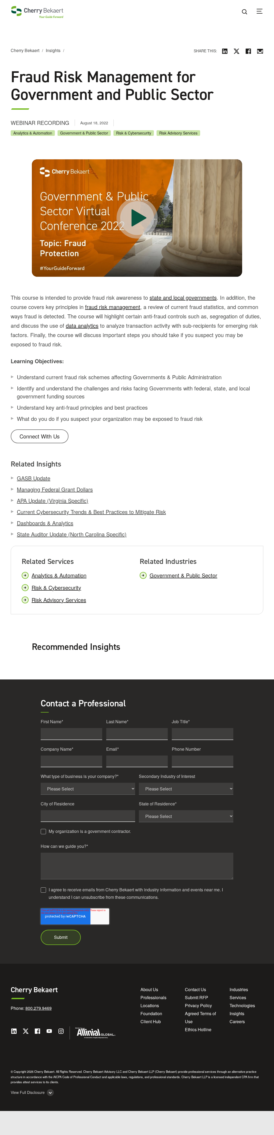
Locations (149, 1005)
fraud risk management (112, 307)
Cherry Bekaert (25, 50)
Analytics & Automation (32, 133)
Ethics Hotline (198, 1029)
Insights (53, 50)
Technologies (242, 1005)
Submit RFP (196, 997)
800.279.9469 (38, 1008)
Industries (239, 989)
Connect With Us (40, 436)
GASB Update (33, 478)
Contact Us (195, 989)
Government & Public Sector (84, 133)
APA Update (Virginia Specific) (52, 500)
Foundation (151, 1013)
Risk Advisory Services (178, 133)
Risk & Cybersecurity (133, 133)
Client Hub (150, 1021)
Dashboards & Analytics (45, 523)
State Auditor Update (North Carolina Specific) (72, 534)
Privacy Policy (198, 1005)
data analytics (82, 325)
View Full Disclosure (28, 1092)
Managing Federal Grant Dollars (55, 489)
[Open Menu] (263, 12)
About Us (149, 989)
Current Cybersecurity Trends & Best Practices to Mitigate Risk (91, 512)
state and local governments (183, 297)
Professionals (153, 997)
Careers (237, 1021)
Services (238, 997)
